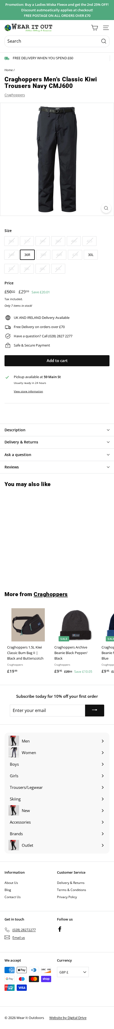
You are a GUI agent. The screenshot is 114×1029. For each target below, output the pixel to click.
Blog (8, 890)
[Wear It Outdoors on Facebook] (60, 929)
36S (58, 241)
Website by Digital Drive (67, 1017)
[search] (57, 41)
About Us (11, 882)
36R (27, 254)
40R (59, 254)
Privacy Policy (67, 897)
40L (42, 268)
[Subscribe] (94, 710)
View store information (28, 391)
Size (8, 230)
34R (11, 254)
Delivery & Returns (71, 882)
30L (91, 254)
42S (89, 241)
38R (43, 254)
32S (27, 241)
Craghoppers (15, 94)
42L (58, 268)
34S (42, 241)
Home (9, 70)
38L (27, 268)
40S (74, 241)
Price (9, 282)
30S (11, 241)
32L (11, 268)
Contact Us (13, 897)
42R (75, 254)
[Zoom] (106, 208)
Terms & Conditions (71, 890)
